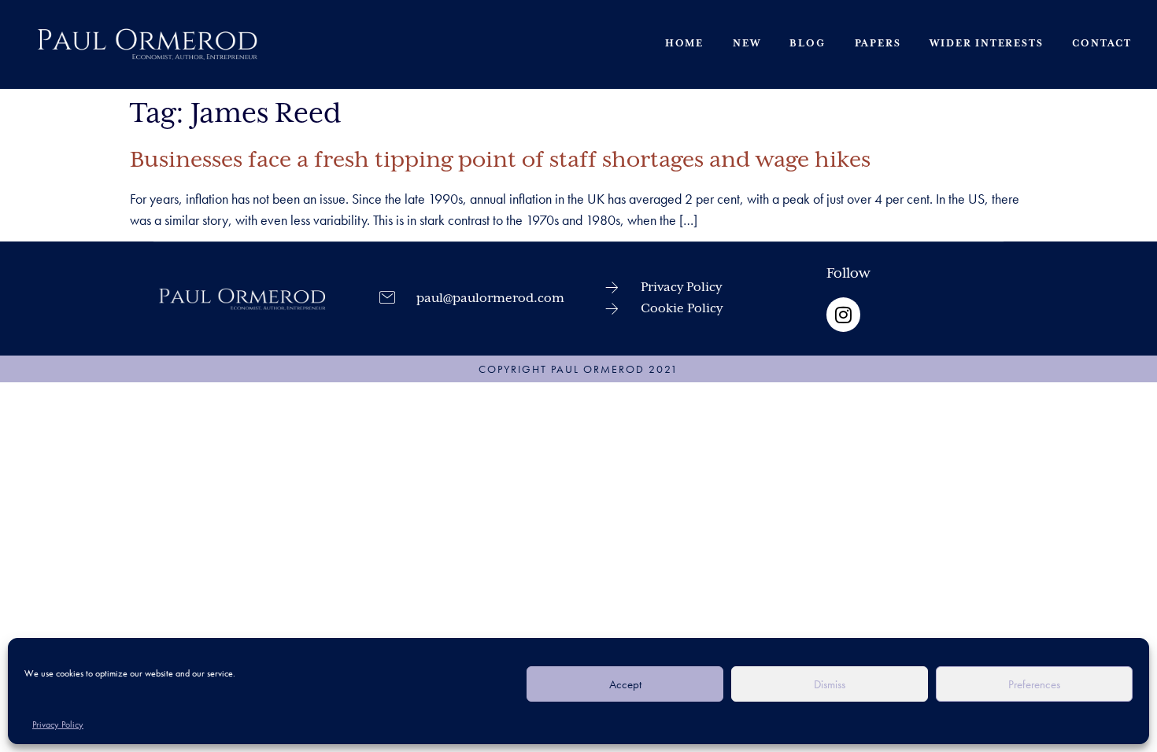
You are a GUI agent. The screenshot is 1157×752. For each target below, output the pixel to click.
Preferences (1034, 684)
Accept (625, 684)
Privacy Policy (57, 724)
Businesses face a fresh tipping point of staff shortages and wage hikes (500, 160)
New (746, 44)
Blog (807, 44)
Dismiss (829, 684)
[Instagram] (843, 314)
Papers (878, 44)
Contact (1102, 44)
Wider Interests (986, 44)
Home (684, 44)
